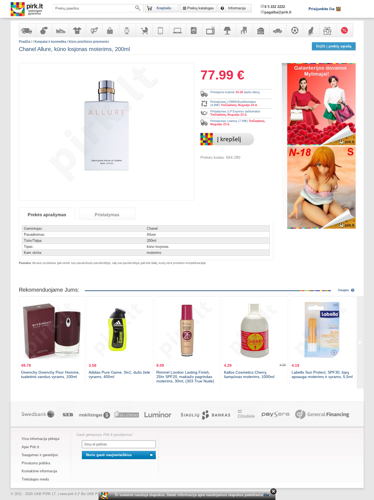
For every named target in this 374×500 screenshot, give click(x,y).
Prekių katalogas (200, 8)
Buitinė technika (194, 30)
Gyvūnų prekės (311, 30)
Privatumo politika (36, 463)
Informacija (237, 8)
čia (266, 495)
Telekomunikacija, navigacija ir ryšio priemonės (161, 30)
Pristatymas (107, 214)
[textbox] (98, 8)
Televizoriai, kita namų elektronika (211, 30)
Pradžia (24, 42)
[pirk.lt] (105, 495)
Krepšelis (164, 8)
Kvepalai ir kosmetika (44, 30)
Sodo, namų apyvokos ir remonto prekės (261, 30)
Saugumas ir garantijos (40, 455)
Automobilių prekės (278, 30)
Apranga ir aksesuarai (77, 30)
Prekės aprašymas (47, 214)
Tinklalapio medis (35, 479)
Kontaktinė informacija (39, 471)
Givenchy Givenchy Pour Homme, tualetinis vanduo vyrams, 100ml (50, 374)
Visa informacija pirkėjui (40, 439)
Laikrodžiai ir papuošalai (127, 30)
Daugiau (343, 290)
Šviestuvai (227, 30)
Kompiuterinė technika (177, 30)
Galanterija (111, 30)
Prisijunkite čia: (322, 9)
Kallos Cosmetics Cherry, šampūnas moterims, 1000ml (249, 374)
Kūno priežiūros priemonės (89, 42)
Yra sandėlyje (27, 30)
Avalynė (60, 30)
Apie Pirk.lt (30, 447)
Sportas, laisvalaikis (294, 30)
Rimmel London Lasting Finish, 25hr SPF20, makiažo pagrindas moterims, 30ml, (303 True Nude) (185, 376)
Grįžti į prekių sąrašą (333, 46)
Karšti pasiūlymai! (346, 30)
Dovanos (328, 30)
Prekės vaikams (144, 30)
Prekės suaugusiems (94, 30)
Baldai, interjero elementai (244, 30)
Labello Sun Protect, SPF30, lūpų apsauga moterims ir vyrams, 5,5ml (322, 374)
